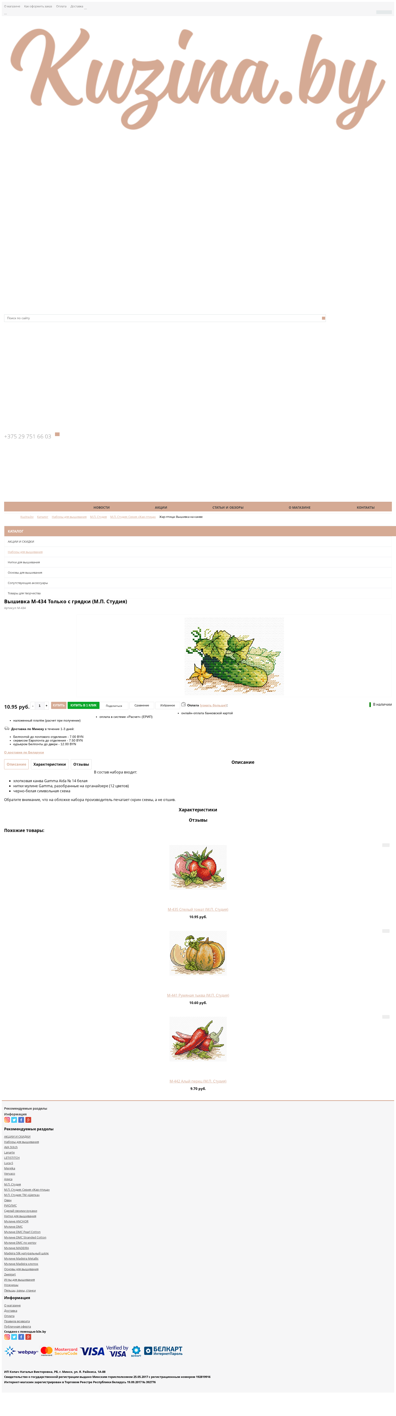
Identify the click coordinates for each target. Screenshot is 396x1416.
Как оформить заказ (38, 6)
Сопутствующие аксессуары (28, 583)
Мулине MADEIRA (16, 1248)
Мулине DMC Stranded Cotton (25, 1237)
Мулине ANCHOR (16, 1221)
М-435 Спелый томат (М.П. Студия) (198, 909)
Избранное (167, 705)
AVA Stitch (11, 1147)
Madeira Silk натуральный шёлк (26, 1253)
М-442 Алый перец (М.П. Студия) (198, 1081)
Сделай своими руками (20, 1211)
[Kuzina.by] (198, 132)
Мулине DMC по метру (20, 1243)
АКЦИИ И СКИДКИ (21, 541)
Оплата (61, 6)
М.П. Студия (12, 1184)
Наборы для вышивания (25, 552)
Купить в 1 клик (83, 705)
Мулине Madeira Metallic (21, 1258)
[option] (234, 675)
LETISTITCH (12, 1158)
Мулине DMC (13, 1226)
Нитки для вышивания (24, 562)
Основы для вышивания (25, 572)
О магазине (12, 6)
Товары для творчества (24, 593)
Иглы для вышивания (19, 1280)
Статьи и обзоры (228, 507)
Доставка (77, 6)
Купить (59, 705)
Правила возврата (17, 1321)
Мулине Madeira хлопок (21, 1264)
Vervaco (9, 1173)
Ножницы (11, 1285)
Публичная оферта (17, 1326)
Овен (7, 1200)
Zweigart (10, 1274)
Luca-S (8, 1163)
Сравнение (142, 705)
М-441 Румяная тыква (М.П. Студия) (198, 995)
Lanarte (9, 1152)
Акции (161, 507)
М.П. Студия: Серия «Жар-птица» (27, 1190)
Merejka (9, 1168)
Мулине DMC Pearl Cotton (22, 1232)
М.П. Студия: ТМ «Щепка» (22, 1195)
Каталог (40, 507)
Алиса (8, 1179)
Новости (102, 507)
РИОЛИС (10, 1205)
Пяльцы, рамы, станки (20, 1290)
